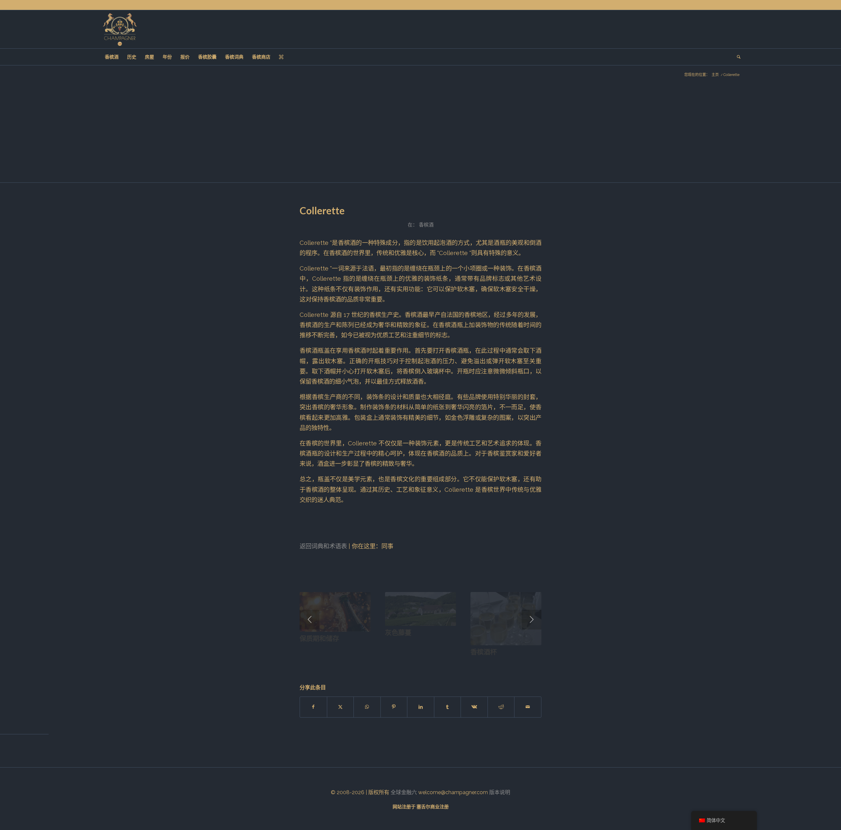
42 (517, 662)
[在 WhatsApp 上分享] (367, 707)
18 (391, 662)
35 (481, 662)
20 (402, 662)
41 (512, 662)
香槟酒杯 (483, 652)
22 (412, 662)
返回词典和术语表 (323, 546)
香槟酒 (426, 224)
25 (428, 662)
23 (418, 662)
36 (486, 662)
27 (439, 662)
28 (444, 662)
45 (533, 662)
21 (407, 662)
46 (538, 662)
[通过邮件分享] (527, 707)
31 (460, 662)
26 (433, 662)
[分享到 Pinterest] (394, 707)
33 (470, 662)
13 (365, 662)
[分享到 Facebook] (313, 707)
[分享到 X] (340, 707)
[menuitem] (112, 57)
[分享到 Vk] (474, 707)
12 (360, 662)
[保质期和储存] (335, 612)
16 (381, 662)
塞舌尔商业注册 (433, 806)
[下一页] (531, 619)
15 (376, 662)
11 (354, 662)
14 (370, 662)
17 (386, 662)
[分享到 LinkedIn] (420, 707)
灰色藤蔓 (398, 632)
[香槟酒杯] (505, 618)
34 (475, 662)
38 (496, 662)
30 (454, 662)
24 (423, 662)
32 (465, 662)
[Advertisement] (420, 133)
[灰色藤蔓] (420, 609)
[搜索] (736, 57)
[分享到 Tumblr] (447, 707)
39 (502, 662)
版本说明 (499, 792)
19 (397, 662)
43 (523, 662)
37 (491, 662)
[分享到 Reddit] (501, 707)
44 (528, 662)
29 (449, 662)
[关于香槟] (120, 29)
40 (507, 662)
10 (349, 662)
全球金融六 (404, 792)
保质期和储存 (319, 638)
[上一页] (309, 619)
